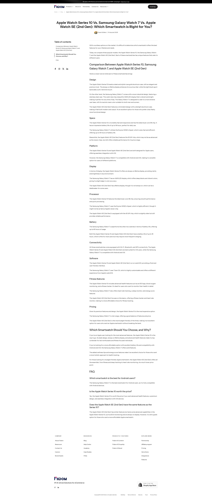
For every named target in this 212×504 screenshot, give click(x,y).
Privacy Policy (153, 494)
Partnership (145, 440)
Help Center (87, 444)
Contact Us (58, 448)
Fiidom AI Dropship (118, 444)
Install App (153, 6)
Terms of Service (132, 494)
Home (55, 12)
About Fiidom (59, 440)
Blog (62, 12)
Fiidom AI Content (118, 440)
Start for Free (125, 1)
